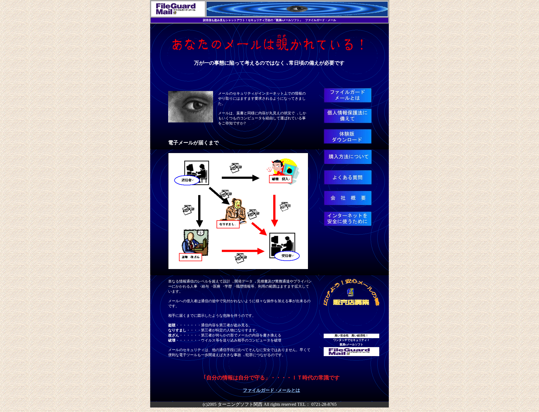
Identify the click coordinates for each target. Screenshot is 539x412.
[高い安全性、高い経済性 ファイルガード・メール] (351, 354)
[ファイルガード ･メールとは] (348, 101)
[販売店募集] (351, 304)
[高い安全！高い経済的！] (190, 121)
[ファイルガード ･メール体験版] (348, 142)
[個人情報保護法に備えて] (348, 121)
